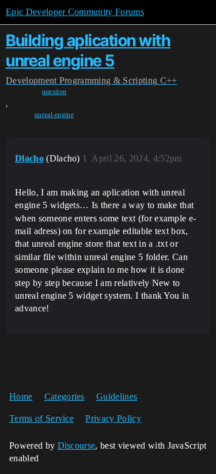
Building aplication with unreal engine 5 (88, 50)
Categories (64, 396)
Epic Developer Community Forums (75, 12)
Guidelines (116, 396)
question (54, 92)
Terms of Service (41, 418)
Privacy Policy (113, 418)
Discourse (77, 445)
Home (20, 396)
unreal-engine (54, 115)
